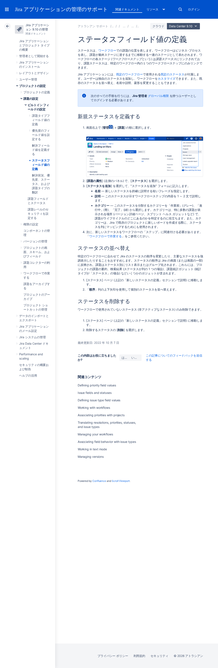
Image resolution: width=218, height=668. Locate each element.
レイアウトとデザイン (34, 73)
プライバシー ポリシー (113, 656)
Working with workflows (94, 407)
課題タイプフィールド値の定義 (41, 120)
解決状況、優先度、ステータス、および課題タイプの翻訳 (41, 183)
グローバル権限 (158, 96)
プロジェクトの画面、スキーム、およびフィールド (36, 252)
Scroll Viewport (121, 480)
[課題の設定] (132, 26)
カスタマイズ (167, 78)
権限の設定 (30, 224)
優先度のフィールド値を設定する (41, 135)
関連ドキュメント (127, 9)
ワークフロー (107, 50)
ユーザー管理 (28, 79)
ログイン (194, 9)
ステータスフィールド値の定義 (41, 164)
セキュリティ (159, 656)
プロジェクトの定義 (36, 92)
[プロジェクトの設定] (124, 26)
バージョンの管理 (35, 241)
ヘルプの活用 (28, 375)
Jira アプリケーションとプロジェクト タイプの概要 (34, 45)
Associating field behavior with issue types (107, 441)
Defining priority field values (97, 385)
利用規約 (139, 656)
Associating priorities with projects (101, 415)
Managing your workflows (95, 434)
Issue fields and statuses (95, 392)
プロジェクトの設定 (32, 86)
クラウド (158, 26)
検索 (180, 9)
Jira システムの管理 (32, 337)
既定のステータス (172, 74)
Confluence (99, 480)
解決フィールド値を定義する (41, 150)
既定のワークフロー (129, 74)
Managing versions (91, 456)
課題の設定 (30, 98)
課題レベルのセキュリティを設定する (38, 213)
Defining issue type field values (99, 400)
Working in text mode (92, 449)
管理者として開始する (34, 56)
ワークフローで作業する (105, 236)
